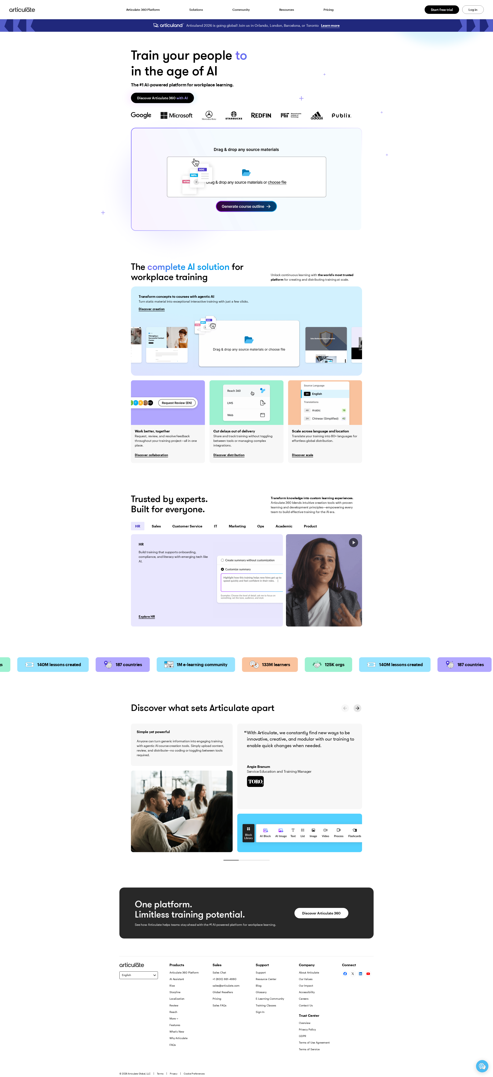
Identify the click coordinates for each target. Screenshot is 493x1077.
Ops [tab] (260, 526)
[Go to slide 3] (262, 860)
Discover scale (302, 455)
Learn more (330, 25)
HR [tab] (137, 526)
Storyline (174, 992)
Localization (176, 998)
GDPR (302, 1036)
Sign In (260, 1012)
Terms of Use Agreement (314, 1042)
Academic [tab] (284, 526)
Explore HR (147, 616)
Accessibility (307, 992)
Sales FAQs (219, 1005)
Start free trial (442, 10)
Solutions (196, 9)
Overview (304, 1022)
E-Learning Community (270, 998)
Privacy (173, 1073)
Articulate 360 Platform (143, 9)
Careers (304, 998)
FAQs (172, 1044)
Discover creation (152, 309)
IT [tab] (215, 526)
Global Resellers (223, 992)
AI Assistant (176, 979)
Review (173, 1005)
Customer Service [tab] (187, 526)
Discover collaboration (151, 455)
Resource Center (266, 979)
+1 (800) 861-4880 (224, 979)
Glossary (261, 992)
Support (261, 972)
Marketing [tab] (237, 526)
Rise (172, 985)
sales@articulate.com (226, 985)
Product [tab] (310, 526)
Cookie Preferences (194, 1073)
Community (241, 9)
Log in (473, 9)
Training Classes (266, 1005)
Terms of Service (309, 1049)
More (172, 1018)
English (126, 975)
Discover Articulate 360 (162, 98)
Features (174, 1025)
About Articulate (309, 972)
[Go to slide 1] (231, 860)
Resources (286, 9)
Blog (258, 985)
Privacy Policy (307, 1029)
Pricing (329, 9)
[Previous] (345, 708)
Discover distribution (229, 455)
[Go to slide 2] (246, 860)
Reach (173, 1012)
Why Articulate (178, 1038)
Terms (160, 1073)
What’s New (176, 1031)
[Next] (357, 708)
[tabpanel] (207, 580)
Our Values (306, 979)
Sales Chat (219, 972)
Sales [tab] (156, 526)
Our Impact (306, 985)
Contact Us (306, 1005)
